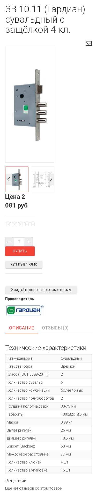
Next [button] (51, 179)
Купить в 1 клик (24, 264)
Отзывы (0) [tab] (55, 327)
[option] (17, 179)
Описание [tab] (21, 327)
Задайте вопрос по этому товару (43, 290)
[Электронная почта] (89, 44)
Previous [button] (8, 179)
